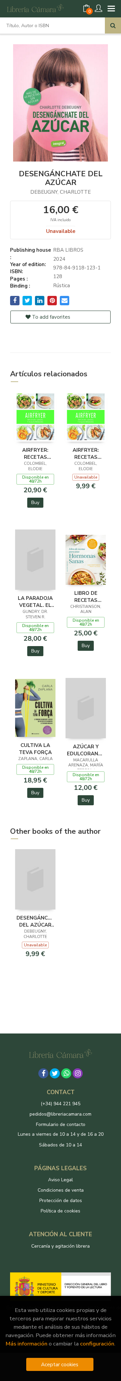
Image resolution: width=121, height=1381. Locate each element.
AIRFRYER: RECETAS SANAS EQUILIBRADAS (86, 453)
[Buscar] (113, 25)
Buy (35, 502)
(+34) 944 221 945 (60, 1104)
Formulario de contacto (60, 1124)
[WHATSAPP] (66, 1073)
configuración (97, 1343)
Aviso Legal (60, 1180)
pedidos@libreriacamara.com (60, 1114)
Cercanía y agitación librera (60, 1246)
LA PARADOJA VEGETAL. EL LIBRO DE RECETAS (35, 601)
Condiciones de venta (61, 1190)
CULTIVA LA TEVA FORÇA (35, 748)
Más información (26, 1343)
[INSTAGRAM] (78, 1073)
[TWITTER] (55, 1073)
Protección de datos (60, 1200)
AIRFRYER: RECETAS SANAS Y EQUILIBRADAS (35, 453)
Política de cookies (60, 1211)
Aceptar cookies (59, 1364)
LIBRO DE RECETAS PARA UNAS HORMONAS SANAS (86, 596)
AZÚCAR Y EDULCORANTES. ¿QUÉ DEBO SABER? (86, 750)
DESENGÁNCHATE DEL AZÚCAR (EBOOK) (35, 921)
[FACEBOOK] (43, 1073)
